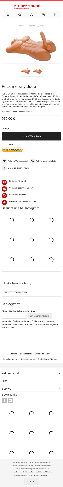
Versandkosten (25, 112)
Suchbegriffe (26, 354)
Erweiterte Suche (42, 354)
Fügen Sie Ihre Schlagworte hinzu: (19, 311)
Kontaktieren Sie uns (47, 359)
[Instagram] (10, 400)
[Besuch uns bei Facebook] (5, 400)
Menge (6, 128)
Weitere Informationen (41, 475)
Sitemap (13, 354)
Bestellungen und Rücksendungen (19, 359)
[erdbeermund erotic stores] (31, 6)
